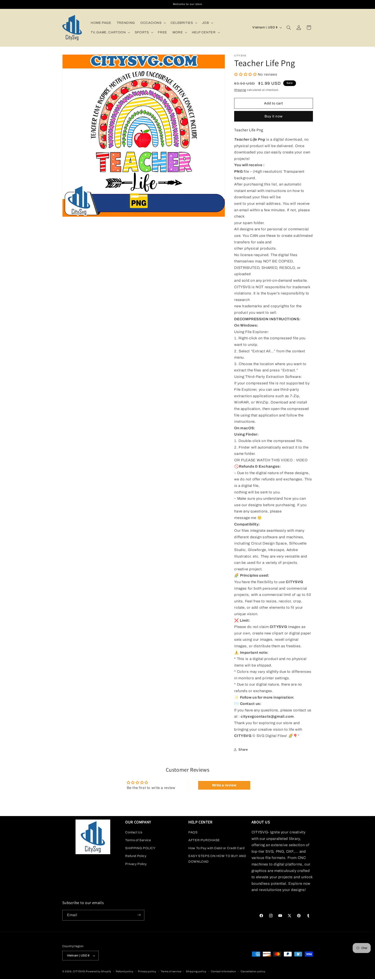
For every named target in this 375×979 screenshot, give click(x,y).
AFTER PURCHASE (204, 840)
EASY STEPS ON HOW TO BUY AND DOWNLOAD (217, 858)
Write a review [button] (224, 785)
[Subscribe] (139, 915)
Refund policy (124, 971)
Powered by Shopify (98, 971)
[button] (153, 23)
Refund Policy (135, 856)
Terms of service (171, 971)
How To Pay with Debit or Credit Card (216, 848)
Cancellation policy (253, 971)
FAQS (193, 832)
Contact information (223, 971)
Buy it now (274, 116)
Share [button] (243, 749)
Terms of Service (138, 840)
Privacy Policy (136, 864)
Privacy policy (147, 971)
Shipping (240, 89)
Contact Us (133, 832)
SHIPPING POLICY (140, 848)
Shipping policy (196, 971)
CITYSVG (79, 971)
